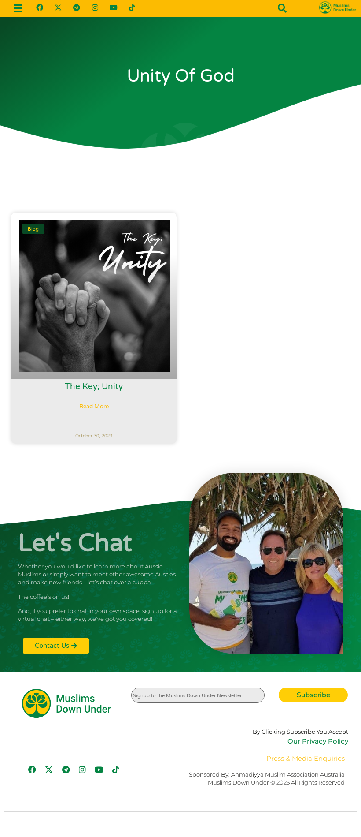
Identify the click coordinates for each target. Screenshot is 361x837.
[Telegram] (76, 7)
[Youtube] (113, 7)
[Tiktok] (132, 7)
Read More (94, 406)
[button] (18, 8)
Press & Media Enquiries (305, 758)
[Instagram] (95, 7)
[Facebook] (39, 7)
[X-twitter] (58, 7)
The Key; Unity (94, 386)
